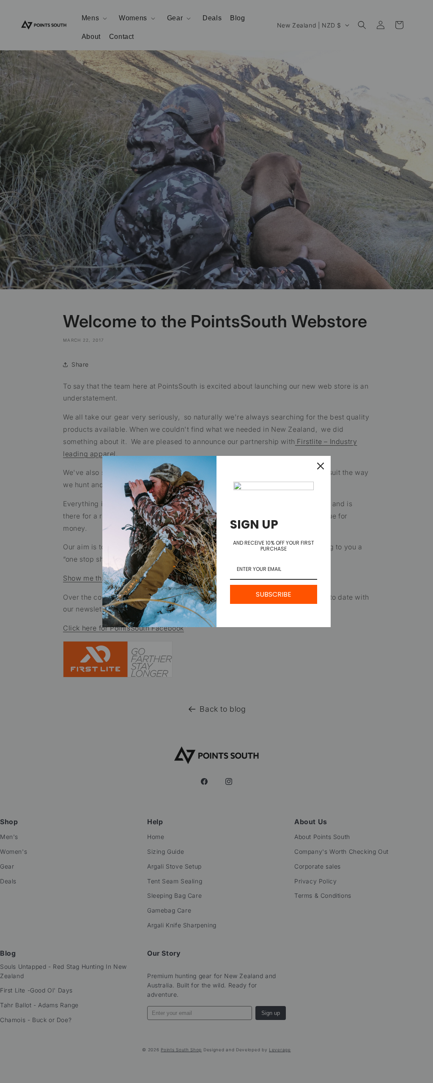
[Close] (320, 466)
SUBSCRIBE (273, 594)
